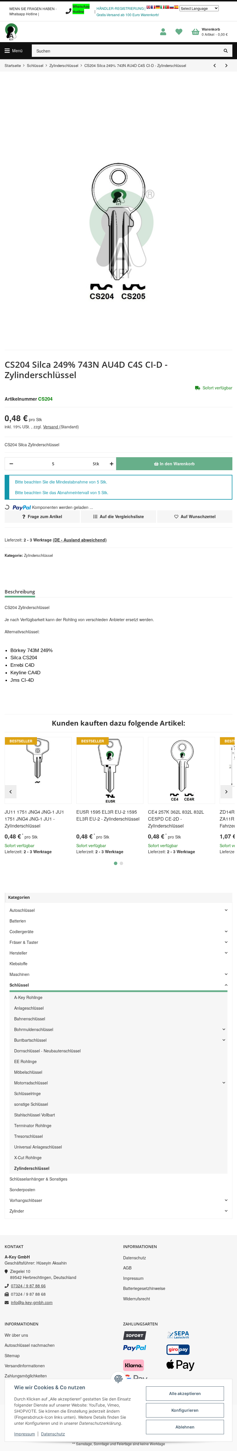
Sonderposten (22, 1189)
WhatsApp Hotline (81, 9)
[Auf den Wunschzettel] (65, 744)
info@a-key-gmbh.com (32, 1302)
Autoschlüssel (22, 910)
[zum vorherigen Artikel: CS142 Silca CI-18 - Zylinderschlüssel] (215, 65)
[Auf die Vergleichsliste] (51, 744)
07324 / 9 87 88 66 (28, 1285)
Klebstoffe (18, 963)
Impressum (133, 1278)
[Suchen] (225, 50)
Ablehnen (185, 1426)
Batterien (18, 921)
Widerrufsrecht (136, 1298)
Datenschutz (134, 1257)
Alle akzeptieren (185, 1393)
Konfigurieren (185, 1410)
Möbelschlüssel (28, 1072)
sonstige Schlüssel (31, 1104)
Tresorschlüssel (28, 1136)
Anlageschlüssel (29, 1008)
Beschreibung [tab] (20, 592)
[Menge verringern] (11, 463)
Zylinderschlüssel (38, 555)
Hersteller (18, 953)
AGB (127, 1268)
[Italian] (162, 8)
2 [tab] (121, 863)
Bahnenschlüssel (29, 1019)
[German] (157, 8)
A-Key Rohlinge (28, 997)
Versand (51, 426)
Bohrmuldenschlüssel (33, 1029)
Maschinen (19, 974)
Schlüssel (19, 985)
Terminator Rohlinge (32, 1125)
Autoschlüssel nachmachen (30, 1345)
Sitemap (12, 1355)
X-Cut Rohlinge (28, 1157)
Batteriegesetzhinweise (144, 1288)
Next (226, 791)
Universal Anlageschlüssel (38, 1147)
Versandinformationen (25, 1365)
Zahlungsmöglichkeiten (26, 1376)
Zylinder (17, 1211)
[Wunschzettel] (179, 32)
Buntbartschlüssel (30, 1040)
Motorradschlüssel (31, 1083)
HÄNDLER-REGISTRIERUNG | (121, 8)
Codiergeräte (22, 931)
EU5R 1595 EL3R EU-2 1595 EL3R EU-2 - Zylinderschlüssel (108, 815)
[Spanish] (176, 8)
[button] (163, 32)
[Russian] (171, 8)
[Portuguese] (167, 8)
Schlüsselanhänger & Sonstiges (38, 1179)
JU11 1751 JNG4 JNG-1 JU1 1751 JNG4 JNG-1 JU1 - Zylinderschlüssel (34, 818)
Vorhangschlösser (26, 1200)
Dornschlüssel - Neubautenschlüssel (47, 1051)
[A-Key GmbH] (11, 32)
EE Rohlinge (25, 1061)
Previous (10, 791)
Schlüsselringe (27, 1093)
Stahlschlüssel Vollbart (34, 1115)
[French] (153, 8)
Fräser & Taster (24, 942)
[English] (148, 8)
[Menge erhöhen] (110, 463)
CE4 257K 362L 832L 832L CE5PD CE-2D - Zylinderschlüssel (176, 818)
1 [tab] (115, 863)
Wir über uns (16, 1335)
